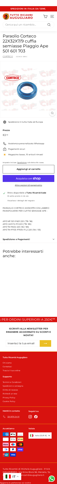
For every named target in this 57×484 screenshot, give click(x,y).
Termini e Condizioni (12, 382)
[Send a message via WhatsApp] (51, 478)
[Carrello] (45, 16)
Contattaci (7, 366)
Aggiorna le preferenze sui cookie (15, 483)
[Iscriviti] (45, 343)
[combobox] (28, 24)
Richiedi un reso (10, 394)
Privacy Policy (9, 397)
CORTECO (8, 56)
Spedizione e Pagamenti (16, 239)
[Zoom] (52, 113)
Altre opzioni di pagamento (28, 185)
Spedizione (22, 162)
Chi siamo (7, 363)
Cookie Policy (9, 401)
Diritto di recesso (10, 390)
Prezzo (6, 130)
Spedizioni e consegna (13, 386)
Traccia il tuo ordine (11, 370)
